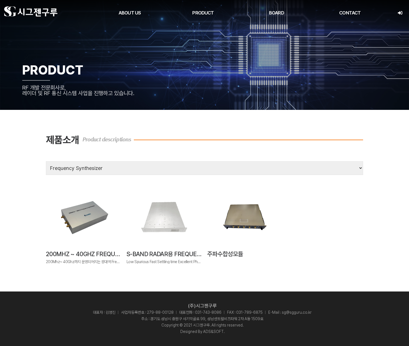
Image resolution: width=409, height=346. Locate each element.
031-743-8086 (208, 312)
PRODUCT (203, 13)
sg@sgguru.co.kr (297, 312)
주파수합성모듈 (225, 254)
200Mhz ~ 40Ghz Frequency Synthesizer (108, 254)
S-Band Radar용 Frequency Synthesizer (187, 254)
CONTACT (350, 13)
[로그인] (400, 13)
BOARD (276, 13)
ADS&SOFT (213, 331)
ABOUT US (130, 13)
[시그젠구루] (31, 11)
